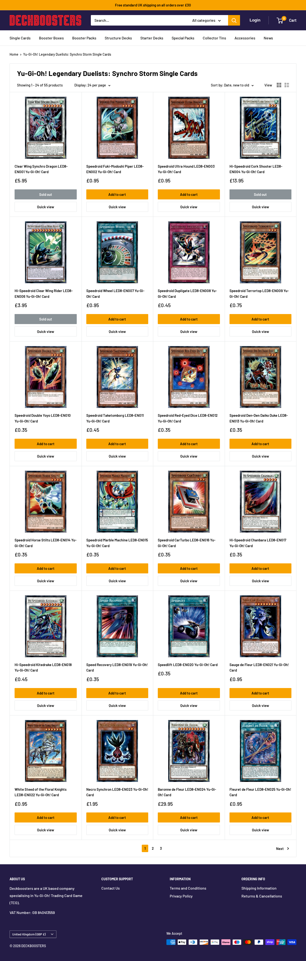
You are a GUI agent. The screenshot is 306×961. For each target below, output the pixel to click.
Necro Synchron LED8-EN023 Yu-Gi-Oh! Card (117, 792)
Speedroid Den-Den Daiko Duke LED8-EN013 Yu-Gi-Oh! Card (259, 418)
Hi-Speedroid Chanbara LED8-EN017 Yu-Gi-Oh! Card (258, 543)
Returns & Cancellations (261, 896)
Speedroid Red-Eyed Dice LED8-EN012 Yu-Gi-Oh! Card (188, 418)
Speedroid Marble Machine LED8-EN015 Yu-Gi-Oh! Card (117, 543)
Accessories (245, 38)
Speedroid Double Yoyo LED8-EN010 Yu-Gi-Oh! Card (43, 418)
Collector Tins (214, 38)
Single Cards (20, 38)
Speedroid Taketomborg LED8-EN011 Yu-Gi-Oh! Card (115, 418)
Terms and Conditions (188, 888)
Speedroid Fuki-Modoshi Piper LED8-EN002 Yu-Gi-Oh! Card (115, 169)
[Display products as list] (287, 85)
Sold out (45, 194)
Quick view (45, 207)
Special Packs (183, 38)
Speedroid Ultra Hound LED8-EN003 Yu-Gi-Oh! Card (186, 169)
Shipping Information (259, 888)
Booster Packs (84, 38)
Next (280, 848)
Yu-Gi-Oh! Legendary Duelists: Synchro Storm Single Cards (67, 54)
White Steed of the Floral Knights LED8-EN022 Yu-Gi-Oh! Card (40, 792)
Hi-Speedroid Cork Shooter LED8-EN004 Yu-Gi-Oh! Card (256, 169)
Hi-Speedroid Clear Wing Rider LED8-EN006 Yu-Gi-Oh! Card (44, 293)
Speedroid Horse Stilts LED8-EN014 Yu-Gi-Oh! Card (45, 543)
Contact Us (110, 888)
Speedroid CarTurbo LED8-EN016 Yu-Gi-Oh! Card (186, 543)
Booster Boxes (51, 38)
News (268, 38)
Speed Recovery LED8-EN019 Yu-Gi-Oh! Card (117, 667)
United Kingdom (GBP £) (29, 934)
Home (14, 54)
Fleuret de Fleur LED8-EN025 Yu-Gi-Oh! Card (260, 792)
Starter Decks (151, 38)
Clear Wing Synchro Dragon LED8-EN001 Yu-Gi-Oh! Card (41, 169)
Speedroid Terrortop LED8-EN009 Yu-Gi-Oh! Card (259, 293)
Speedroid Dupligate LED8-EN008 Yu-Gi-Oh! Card (187, 293)
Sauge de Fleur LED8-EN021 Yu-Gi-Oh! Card (259, 667)
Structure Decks (118, 38)
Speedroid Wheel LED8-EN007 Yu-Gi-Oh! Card (115, 293)
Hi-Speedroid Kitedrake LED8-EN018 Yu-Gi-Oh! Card (43, 667)
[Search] (234, 20)
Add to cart (117, 194)
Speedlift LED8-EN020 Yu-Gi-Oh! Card (188, 664)
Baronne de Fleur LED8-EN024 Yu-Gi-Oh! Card (187, 792)
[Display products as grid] (279, 85)
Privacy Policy (181, 896)
